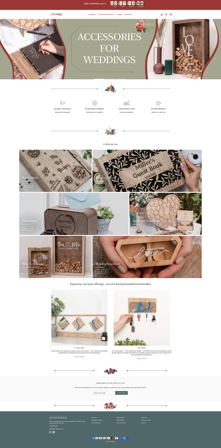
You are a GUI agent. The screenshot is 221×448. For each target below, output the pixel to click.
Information (128, 14)
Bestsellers (92, 14)
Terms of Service (121, 423)
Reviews (143, 423)
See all (27, 185)
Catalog (119, 14)
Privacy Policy (120, 417)
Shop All (138, 228)
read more (79, 356)
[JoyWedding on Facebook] (54, 432)
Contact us (144, 417)
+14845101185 (53, 426)
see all (100, 185)
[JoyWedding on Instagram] (50, 432)
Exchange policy (96, 423)
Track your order (146, 420)
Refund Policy (120, 420)
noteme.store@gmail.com (56, 429)
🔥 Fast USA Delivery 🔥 (106, 14)
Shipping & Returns (97, 420)
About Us (94, 417)
